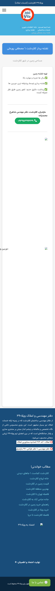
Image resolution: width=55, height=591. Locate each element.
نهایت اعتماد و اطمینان (28, 562)
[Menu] (4, 10)
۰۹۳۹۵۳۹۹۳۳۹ (26, 121)
